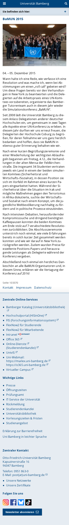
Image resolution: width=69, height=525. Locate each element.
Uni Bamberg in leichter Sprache (25, 437)
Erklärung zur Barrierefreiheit (22, 431)
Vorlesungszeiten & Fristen (24, 418)
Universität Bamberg (34, 3)
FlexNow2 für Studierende (23, 325)
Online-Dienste (16, 344)
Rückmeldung (15, 404)
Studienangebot (17, 423)
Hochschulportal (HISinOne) (25, 316)
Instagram (6, 502)
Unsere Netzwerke (18, 481)
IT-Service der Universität (23, 399)
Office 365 (12, 339)
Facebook (13, 502)
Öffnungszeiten (16, 390)
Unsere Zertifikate (18, 485)
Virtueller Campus (18, 370)
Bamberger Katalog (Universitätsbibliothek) (35, 307)
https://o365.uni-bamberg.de (25, 365)
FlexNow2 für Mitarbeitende (25, 330)
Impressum (23, 287)
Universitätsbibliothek (21, 414)
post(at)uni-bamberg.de (28, 475)
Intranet (11, 335)
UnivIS (10, 353)
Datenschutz (42, 287)
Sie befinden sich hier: (16, 11)
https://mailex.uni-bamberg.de (27, 361)
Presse (10, 385)
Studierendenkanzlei (20, 409)
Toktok (28, 502)
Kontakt (8, 287)
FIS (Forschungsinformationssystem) (31, 320)
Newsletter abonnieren (19, 512)
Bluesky (21, 502)
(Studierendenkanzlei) (21, 348)
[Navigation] (5, 4)
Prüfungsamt (15, 395)
